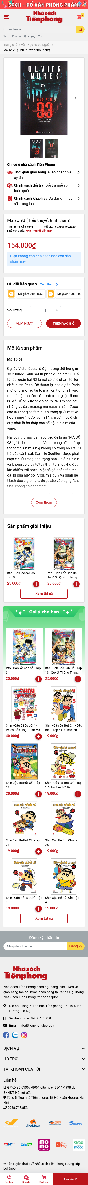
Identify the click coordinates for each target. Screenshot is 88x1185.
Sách (6, 36)
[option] (44, 98)
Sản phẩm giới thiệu (29, 526)
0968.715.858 (41, 1018)
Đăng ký (75, 946)
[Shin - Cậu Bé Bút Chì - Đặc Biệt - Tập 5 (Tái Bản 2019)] (63, 704)
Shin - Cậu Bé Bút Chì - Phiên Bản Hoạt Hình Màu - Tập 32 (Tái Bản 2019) (24, 730)
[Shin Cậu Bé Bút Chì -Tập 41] (63, 876)
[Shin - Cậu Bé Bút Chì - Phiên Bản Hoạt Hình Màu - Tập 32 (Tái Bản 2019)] (24, 704)
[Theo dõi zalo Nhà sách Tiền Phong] (15, 1034)
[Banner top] (44, 4)
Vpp (40, 36)
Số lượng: (15, 310)
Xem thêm (44, 502)
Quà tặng (29, 36)
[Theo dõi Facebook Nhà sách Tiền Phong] (6, 1034)
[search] (80, 29)
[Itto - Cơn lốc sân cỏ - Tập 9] (24, 553)
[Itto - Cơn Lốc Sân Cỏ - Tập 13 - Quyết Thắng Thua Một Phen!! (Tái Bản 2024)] (64, 553)
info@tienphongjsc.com (37, 1026)
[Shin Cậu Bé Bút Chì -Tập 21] (24, 819)
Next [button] (76, 98)
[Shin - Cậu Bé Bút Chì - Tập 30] (24, 876)
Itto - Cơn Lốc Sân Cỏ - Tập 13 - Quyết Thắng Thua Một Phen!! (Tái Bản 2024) (63, 672)
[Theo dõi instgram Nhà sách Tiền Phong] (24, 1034)
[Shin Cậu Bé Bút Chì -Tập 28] (63, 819)
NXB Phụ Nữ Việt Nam (39, 230)
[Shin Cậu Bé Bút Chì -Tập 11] (24, 761)
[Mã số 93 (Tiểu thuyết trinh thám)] (44, 98)
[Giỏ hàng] (79, 17)
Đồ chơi (16, 36)
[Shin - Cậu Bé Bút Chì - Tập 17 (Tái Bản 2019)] (63, 761)
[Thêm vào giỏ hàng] (36, 584)
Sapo (12, 1168)
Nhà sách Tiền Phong (50, 1164)
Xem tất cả (44, 593)
